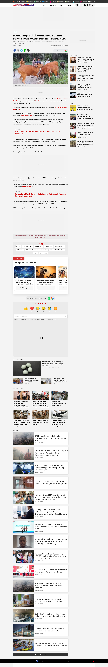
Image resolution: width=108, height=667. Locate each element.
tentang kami (42, 661)
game (78, 80)
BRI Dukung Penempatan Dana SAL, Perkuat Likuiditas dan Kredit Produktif (51, 644)
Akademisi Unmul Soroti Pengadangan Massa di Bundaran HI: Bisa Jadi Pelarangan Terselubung (51, 541)
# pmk (35, 253)
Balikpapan (60, 98)
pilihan (72, 104)
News (44, 5)
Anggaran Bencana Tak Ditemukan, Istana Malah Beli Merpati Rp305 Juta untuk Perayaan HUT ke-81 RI (85, 94)
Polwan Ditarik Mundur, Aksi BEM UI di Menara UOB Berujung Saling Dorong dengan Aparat (85, 134)
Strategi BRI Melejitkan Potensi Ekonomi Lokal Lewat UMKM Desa (49, 600)
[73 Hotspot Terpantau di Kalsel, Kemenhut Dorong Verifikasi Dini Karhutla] (23, 591)
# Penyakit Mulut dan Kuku (57, 249)
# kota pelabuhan (59, 246)
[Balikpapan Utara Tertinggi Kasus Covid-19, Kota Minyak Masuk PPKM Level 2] (46, 383)
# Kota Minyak (48, 246)
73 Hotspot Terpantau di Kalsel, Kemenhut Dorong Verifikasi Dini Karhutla (48, 585)
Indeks (69, 5)
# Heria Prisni (20, 249)
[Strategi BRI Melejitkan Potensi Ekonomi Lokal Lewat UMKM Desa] (23, 606)
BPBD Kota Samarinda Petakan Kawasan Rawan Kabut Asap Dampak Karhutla (51, 438)
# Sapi (18, 246)
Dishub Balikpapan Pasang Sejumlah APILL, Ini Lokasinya (31, 380)
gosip (78, 71)
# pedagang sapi (27, 246)
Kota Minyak (39, 101)
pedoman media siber (58, 661)
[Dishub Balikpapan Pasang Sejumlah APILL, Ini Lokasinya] (18, 383)
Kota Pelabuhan (27, 186)
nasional (79, 62)
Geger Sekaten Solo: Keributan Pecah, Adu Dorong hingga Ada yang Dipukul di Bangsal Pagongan (84, 116)
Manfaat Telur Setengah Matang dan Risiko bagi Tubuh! (53, 364)
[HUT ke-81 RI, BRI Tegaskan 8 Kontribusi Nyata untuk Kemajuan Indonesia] (23, 576)
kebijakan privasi (70, 661)
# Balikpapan (38, 246)
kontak (32, 661)
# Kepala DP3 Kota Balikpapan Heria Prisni (37, 249)
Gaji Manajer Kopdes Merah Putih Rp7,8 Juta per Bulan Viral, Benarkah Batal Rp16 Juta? (85, 143)
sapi (32, 101)
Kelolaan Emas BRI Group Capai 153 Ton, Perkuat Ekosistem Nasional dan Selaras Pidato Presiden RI (50, 497)
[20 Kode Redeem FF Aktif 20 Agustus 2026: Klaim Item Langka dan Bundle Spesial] (73, 80)
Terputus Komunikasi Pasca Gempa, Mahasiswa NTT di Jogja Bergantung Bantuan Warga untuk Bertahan (85, 125)
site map (79, 661)
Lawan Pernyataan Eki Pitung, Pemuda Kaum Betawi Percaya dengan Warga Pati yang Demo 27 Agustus (85, 85)
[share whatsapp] (25, 51)
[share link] (28, 51)
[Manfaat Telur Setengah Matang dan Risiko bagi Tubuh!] (27, 368)
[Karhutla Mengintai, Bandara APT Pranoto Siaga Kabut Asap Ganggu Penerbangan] (23, 473)
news (78, 120)
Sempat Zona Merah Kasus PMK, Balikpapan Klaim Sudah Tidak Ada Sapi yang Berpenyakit (40, 195)
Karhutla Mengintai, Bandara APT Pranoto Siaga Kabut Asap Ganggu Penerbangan (50, 467)
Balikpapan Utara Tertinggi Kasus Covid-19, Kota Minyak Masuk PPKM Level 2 (60, 380)
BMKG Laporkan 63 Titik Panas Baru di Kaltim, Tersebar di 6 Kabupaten (37, 133)
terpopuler (74, 55)
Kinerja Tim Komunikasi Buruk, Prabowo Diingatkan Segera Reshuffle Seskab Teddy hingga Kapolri (85, 59)
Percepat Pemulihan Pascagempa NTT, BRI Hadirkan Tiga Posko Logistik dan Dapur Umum (50, 556)
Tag (41, 243)
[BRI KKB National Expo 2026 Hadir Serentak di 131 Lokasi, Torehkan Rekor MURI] (23, 532)
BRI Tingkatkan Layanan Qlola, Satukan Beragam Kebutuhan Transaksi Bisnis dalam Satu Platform (51, 512)
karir (49, 661)
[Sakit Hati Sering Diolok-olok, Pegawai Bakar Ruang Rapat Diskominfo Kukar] (23, 621)
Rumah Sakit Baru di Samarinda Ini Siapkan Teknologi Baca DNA (49, 630)
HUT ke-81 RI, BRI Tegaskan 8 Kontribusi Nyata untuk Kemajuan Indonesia (51, 571)
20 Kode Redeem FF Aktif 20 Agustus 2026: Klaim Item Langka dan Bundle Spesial (85, 77)
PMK (18, 109)
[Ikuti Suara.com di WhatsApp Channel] (49, 298)
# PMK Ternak (43, 253)
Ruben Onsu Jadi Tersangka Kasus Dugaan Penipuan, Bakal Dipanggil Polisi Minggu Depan (85, 68)
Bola (61, 5)
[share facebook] (14, 51)
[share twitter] (18, 51)
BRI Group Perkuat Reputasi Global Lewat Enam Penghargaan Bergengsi (51, 482)
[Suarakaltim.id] (23, 6)
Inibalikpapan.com (26, 115)
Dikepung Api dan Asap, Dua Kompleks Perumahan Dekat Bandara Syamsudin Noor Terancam (51, 453)
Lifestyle (53, 5)
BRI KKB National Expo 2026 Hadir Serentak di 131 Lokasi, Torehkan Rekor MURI (51, 526)
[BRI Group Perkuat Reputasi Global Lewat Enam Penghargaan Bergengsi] (23, 488)
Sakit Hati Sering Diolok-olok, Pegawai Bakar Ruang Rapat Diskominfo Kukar (51, 615)
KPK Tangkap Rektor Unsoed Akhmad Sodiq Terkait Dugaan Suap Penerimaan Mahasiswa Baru (85, 107)
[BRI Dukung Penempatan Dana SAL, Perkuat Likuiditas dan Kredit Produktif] (23, 650)
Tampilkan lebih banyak (40, 654)
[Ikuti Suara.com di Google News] (52, 298)
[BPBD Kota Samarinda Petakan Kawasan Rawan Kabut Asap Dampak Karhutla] (23, 444)
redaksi (26, 661)
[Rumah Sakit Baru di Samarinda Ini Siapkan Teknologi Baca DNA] (23, 635)
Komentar (40, 303)
